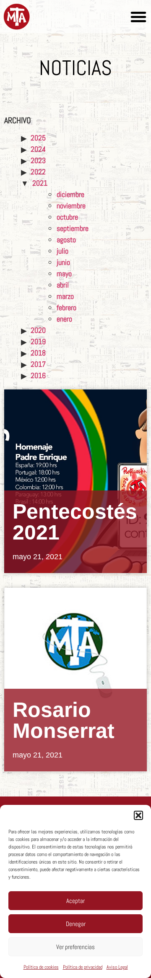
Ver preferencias (75, 947)
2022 (38, 171)
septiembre (73, 228)
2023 (38, 160)
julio (62, 251)
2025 (38, 138)
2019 (38, 341)
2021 (39, 183)
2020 (38, 330)
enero (64, 319)
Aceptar (75, 901)
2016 (38, 375)
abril (63, 285)
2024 (38, 149)
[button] (138, 815)
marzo (65, 296)
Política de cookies (41, 967)
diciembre (70, 194)
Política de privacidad (82, 967)
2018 (38, 353)
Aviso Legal (117, 967)
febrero (66, 307)
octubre (67, 217)
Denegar (76, 924)
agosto (66, 239)
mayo (64, 273)
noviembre (71, 205)
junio (63, 262)
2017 (38, 364)
